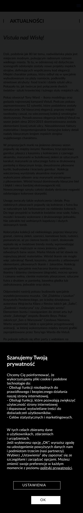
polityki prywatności (56, 468)
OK (43, 500)
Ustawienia (34, 485)
